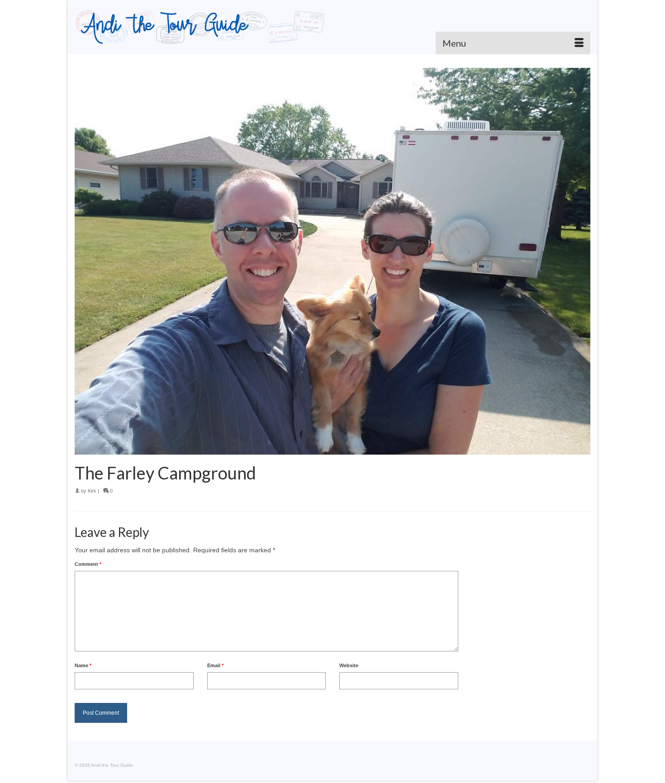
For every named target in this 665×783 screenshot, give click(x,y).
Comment (88, 564)
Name (83, 665)
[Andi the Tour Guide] (200, 27)
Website (348, 665)
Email (215, 665)
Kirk (92, 491)
